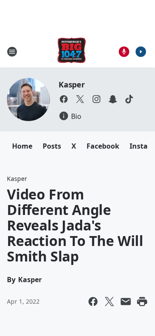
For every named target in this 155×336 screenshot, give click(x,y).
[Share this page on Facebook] (93, 302)
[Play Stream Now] (141, 52)
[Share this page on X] (109, 302)
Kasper (72, 84)
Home (22, 146)
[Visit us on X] (80, 99)
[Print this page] (142, 302)
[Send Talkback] (124, 52)
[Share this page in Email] (126, 302)
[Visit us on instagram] (96, 99)
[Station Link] (71, 51)
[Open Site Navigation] (12, 52)
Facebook (103, 146)
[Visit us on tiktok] (129, 99)
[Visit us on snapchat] (113, 99)
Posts (52, 146)
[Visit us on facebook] (64, 99)
